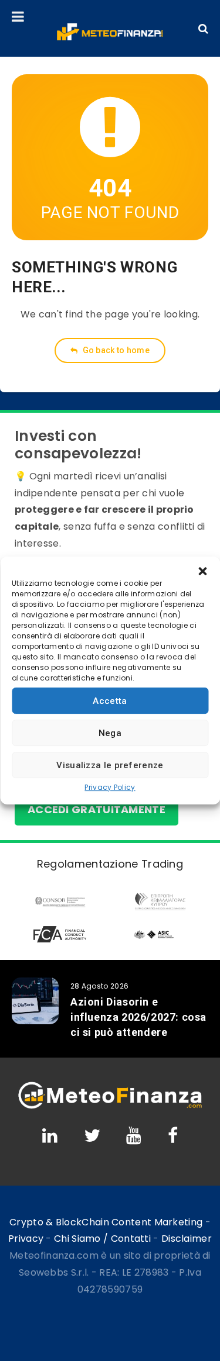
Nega (110, 733)
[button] (202, 571)
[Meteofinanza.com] (110, 32)
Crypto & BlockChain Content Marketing (105, 1222)
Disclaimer (186, 1238)
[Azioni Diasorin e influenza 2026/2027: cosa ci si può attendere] (35, 1000)
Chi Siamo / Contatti (102, 1238)
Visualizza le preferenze (109, 765)
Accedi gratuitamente (96, 809)
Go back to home (115, 350)
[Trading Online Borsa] (110, 1106)
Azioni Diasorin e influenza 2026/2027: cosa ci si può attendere (138, 1017)
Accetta (110, 701)
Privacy (25, 1238)
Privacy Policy (109, 787)
